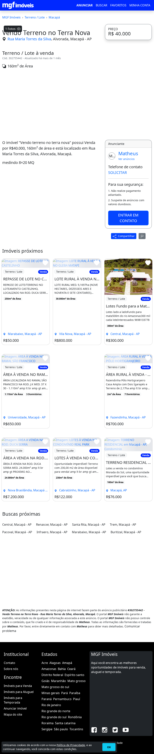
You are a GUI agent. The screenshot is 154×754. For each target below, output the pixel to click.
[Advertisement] (51, 104)
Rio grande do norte (56, 711)
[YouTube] (126, 729)
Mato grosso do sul (55, 687)
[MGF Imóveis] (18, 5)
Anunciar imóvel (15, 708)
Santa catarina (65, 723)
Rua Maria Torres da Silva (29, 38)
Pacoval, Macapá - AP (17, 532)
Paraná (47, 699)
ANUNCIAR (84, 5)
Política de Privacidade (71, 745)
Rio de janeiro (51, 705)
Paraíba (74, 693)
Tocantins (76, 729)
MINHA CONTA (139, 5)
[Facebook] (94, 729)
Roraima (48, 723)
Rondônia (75, 717)
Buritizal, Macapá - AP (126, 532)
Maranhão (58, 681)
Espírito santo (74, 675)
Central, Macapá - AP (17, 524)
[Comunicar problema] (142, 236)
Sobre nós (11, 669)
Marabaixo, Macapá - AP (89, 532)
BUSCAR (101, 5)
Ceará (71, 669)
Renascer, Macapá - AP (52, 524)
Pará (64, 693)
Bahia (62, 669)
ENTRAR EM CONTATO (128, 218)
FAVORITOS (118, 5)
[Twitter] (115, 729)
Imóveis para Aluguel (19, 692)
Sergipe (47, 729)
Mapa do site (13, 714)
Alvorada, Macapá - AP (72, 38)
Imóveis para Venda (18, 686)
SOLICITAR (117, 172)
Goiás (46, 681)
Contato (9, 663)
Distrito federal (52, 675)
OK (109, 747)
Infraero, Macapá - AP (52, 532)
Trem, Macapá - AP (123, 524)
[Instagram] (105, 729)
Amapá (67, 663)
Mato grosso (76, 681)
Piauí (76, 699)
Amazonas (49, 669)
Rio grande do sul (54, 717)
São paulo (61, 729)
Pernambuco (62, 699)
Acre (45, 663)
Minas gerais (51, 693)
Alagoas (55, 663)
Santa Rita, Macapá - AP (88, 524)
